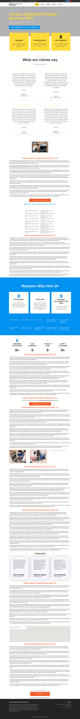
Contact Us (60, 4)
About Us (42, 4)
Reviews (54, 4)
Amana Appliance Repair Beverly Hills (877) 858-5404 (15, 4)
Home (37, 4)
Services (48, 4)
